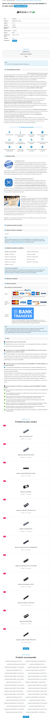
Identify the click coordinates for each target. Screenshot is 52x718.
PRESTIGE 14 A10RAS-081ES (32, 256)
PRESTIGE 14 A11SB (31, 259)
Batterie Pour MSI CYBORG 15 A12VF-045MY (14, 709)
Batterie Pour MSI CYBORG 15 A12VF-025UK (37, 676)
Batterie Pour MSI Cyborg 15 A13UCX (14, 661)
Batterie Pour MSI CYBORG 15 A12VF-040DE (14, 679)
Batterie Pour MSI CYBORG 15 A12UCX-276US (35, 682)
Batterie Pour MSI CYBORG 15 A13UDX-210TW (37, 691)
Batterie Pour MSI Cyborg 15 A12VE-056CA (16, 664)
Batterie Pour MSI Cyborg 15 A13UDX (14, 712)
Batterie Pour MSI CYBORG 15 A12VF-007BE (14, 685)
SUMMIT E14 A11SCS (9, 264)
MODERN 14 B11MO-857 (9, 254)
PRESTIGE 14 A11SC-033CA (10, 261)
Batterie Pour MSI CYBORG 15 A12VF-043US (14, 667)
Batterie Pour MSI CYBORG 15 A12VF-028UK (37, 694)
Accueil (3, 0)
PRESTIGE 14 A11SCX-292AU (32, 261)
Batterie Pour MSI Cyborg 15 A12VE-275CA (37, 673)
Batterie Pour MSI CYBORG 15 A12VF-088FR (37, 685)
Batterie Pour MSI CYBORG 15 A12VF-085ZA (37, 667)
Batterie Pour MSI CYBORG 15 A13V (14, 670)
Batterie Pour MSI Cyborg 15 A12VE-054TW (37, 688)
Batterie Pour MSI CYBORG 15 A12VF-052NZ (37, 679)
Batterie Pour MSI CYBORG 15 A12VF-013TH (37, 709)
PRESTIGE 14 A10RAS (31, 254)
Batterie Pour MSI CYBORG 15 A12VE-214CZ (14, 673)
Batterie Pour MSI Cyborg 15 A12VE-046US (14, 691)
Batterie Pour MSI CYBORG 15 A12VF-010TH (35, 670)
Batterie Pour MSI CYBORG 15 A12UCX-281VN (14, 694)
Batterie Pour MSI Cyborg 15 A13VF (13, 682)
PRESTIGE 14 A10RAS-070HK (10, 256)
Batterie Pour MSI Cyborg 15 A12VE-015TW (16, 706)
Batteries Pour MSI (11, 0)
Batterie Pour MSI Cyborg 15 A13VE (14, 697)
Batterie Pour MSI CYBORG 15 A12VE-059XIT (37, 703)
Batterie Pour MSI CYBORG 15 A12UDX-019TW (36, 661)
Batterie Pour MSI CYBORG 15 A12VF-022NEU (14, 688)
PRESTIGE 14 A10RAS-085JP (10, 259)
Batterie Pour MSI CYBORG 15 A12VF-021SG (35, 712)
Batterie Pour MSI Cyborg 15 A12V (37, 664)
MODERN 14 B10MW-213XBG (32, 251)
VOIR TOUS (26, 648)
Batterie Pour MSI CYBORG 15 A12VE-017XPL (14, 703)
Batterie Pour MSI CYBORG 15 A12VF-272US (15, 700)
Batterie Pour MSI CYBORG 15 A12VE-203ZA (35, 697)
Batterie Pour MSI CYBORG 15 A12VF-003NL (14, 676)
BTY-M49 (6, 233)
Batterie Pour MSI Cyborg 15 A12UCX (37, 700)
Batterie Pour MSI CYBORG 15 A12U (37, 706)
